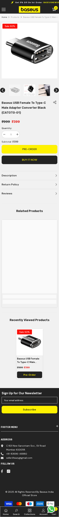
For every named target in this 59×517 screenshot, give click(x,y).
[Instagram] (8, 471)
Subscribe (29, 409)
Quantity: (7, 128)
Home (4, 17)
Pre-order (29, 149)
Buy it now (29, 159)
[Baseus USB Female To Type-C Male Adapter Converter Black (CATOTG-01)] (29, 342)
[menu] (4, 9)
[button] (2, 90)
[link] (29, 296)
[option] (29, 50)
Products (15, 17)
